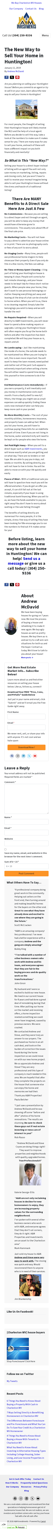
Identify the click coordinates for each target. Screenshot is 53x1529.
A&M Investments (33, 448)
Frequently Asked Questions (34, 1482)
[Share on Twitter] (12, 77)
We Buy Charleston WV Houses (26, 3)
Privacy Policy (40, 1486)
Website (8, 838)
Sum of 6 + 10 (11, 861)
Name (8, 817)
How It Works (11, 1482)
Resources (26, 1486)
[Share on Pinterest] (17, 77)
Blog (41, 8)
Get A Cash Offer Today (20, 1479)
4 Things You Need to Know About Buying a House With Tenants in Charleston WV (24, 1439)
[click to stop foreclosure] (18, 1348)
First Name (13, 712)
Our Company (16, 8)
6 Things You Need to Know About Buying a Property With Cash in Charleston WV (24, 1404)
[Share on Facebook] (6, 77)
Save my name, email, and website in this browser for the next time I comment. (25, 854)
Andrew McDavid (15, 71)
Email (11, 722)
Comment (10, 782)
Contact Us (31, 8)
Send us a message (24, 561)
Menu (45, 35)
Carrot (43, 1521)
